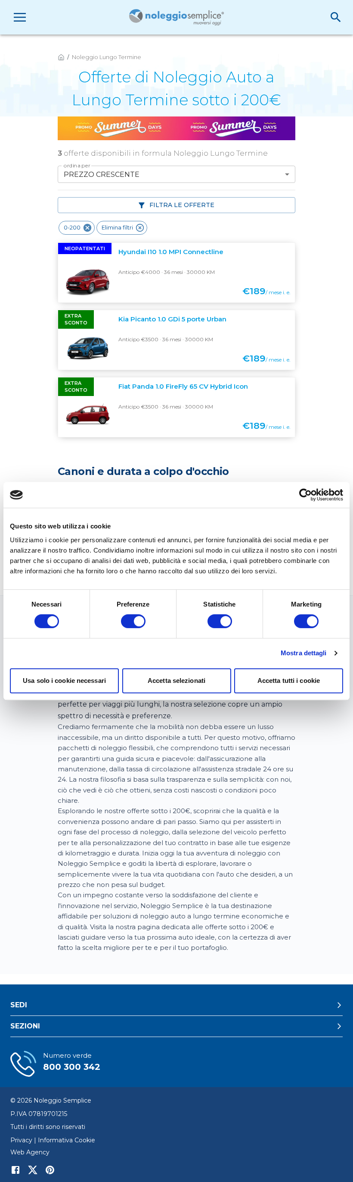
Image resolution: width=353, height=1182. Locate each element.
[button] (77, 228)
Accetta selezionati (176, 680)
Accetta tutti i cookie (288, 680)
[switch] (133, 621)
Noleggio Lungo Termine (106, 56)
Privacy (21, 1140)
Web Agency (30, 1152)
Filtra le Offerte (181, 205)
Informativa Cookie (66, 1140)
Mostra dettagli (304, 653)
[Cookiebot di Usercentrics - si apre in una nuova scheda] (305, 494)
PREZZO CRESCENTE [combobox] (101, 174)
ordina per (77, 166)
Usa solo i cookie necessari (64, 680)
